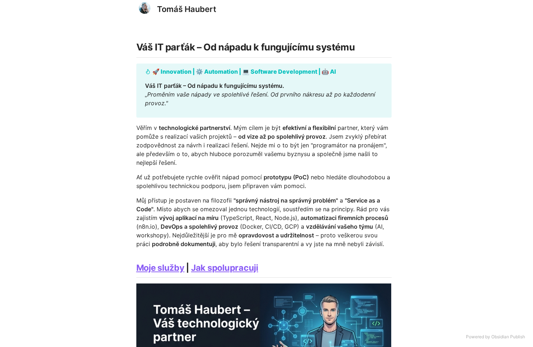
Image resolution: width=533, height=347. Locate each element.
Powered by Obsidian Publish (495, 336)
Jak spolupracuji (224, 267)
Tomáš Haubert (186, 9)
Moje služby (160, 267)
